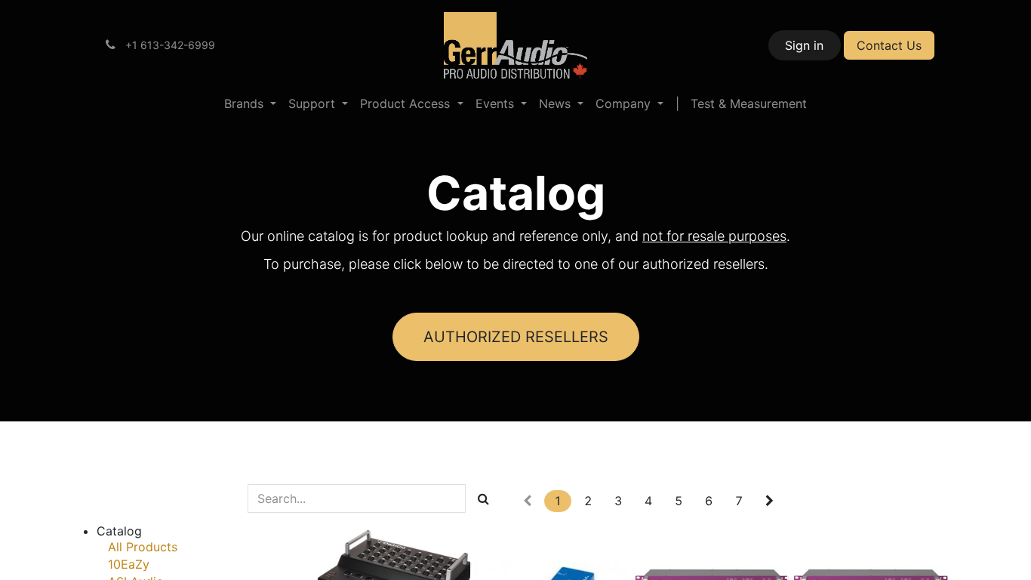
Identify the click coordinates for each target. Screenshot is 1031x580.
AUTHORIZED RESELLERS (515, 337)
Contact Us (889, 45)
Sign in (804, 45)
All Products (142, 546)
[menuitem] (250, 104)
